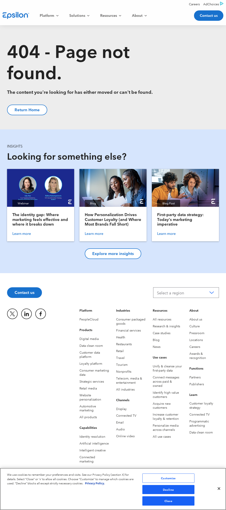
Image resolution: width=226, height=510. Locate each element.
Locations (196, 339)
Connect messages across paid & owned (166, 381)
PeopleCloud (88, 319)
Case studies (161, 333)
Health (120, 337)
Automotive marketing (87, 408)
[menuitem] (49, 15)
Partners (195, 377)
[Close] (219, 488)
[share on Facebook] (40, 314)
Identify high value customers (166, 394)
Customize (168, 478)
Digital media (89, 338)
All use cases (162, 436)
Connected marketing (87, 459)
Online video (125, 436)
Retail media (88, 388)
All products (88, 417)
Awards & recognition (197, 355)
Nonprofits (123, 371)
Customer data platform (89, 354)
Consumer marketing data (94, 372)
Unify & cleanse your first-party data (167, 368)
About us (195, 319)
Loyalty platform (90, 363)
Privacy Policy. (95, 483)
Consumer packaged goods (130, 321)
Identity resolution (92, 436)
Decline (168, 489)
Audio (120, 429)
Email (120, 422)
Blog (156, 339)
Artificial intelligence (94, 443)
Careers (194, 346)
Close (168, 501)
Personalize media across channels (166, 427)
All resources (162, 319)
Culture (194, 326)
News (156, 346)
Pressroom (196, 333)
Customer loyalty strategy (201, 405)
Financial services (128, 330)
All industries (125, 389)
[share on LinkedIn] (26, 314)
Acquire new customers (162, 405)
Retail (120, 351)
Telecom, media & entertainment (129, 380)
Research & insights (166, 326)
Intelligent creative (92, 450)
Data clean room (91, 345)
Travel (120, 357)
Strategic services (91, 381)
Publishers (196, 384)
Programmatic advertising (199, 423)
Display (121, 408)
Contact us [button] (209, 15)
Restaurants (124, 344)
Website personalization (90, 397)
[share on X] (12, 314)
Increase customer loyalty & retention (166, 416)
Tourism (122, 364)
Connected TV (126, 415)
